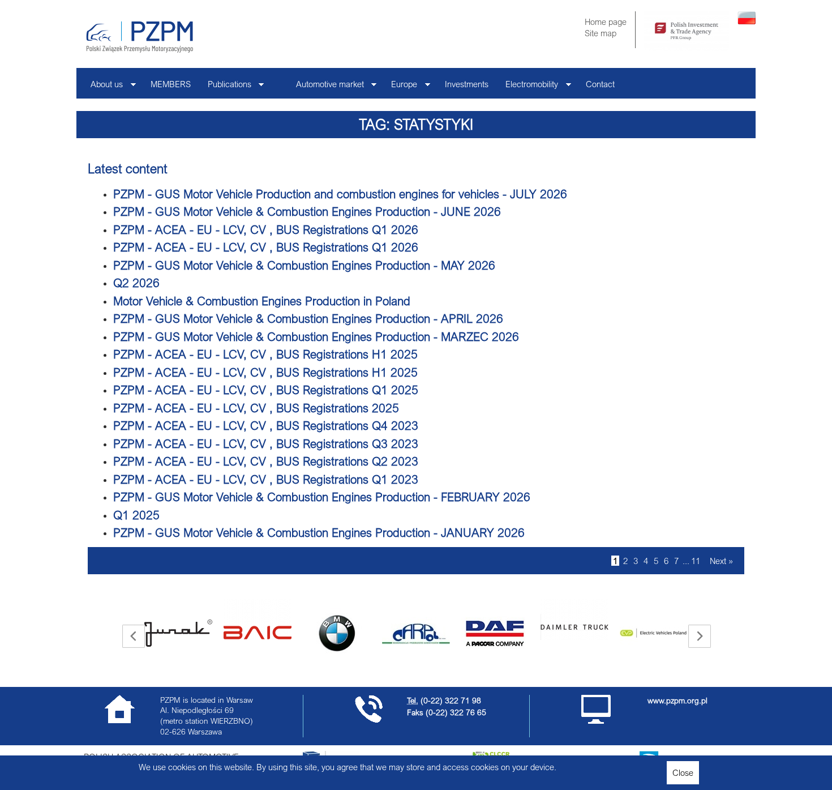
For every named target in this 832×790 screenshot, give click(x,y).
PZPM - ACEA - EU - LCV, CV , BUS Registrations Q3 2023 (265, 443)
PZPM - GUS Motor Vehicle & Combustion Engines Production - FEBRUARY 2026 (321, 496)
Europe (400, 87)
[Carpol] (416, 633)
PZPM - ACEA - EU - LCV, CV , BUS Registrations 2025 (256, 407)
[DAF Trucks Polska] (495, 633)
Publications (225, 87)
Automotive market (326, 87)
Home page (606, 21)
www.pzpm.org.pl (677, 700)
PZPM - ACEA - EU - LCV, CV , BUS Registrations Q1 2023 (265, 479)
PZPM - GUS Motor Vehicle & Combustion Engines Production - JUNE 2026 (307, 211)
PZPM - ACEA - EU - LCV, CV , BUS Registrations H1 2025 (265, 354)
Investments (466, 84)
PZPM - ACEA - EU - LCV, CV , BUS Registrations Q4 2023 (265, 425)
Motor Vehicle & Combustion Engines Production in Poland (261, 300)
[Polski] (746, 21)
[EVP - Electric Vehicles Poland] (654, 633)
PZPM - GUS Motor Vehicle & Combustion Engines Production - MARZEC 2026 (316, 336)
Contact (600, 84)
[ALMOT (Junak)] (178, 633)
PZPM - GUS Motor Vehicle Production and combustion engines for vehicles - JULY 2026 (340, 193)
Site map (600, 33)
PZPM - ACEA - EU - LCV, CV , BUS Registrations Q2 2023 (265, 461)
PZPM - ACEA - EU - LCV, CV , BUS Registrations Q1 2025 (265, 389)
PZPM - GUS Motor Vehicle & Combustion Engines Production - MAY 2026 (304, 265)
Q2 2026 (136, 282)
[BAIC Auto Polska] (257, 619)
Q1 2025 (136, 514)
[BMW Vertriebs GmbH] (337, 633)
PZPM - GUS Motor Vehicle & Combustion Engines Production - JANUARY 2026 (319, 532)
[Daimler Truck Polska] (574, 619)
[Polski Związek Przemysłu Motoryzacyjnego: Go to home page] (139, 36)
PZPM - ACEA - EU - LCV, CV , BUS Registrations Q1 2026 (265, 229)
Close (682, 772)
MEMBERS (171, 84)
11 (695, 561)
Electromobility (527, 87)
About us (102, 87)
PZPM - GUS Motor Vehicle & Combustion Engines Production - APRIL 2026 (308, 318)
